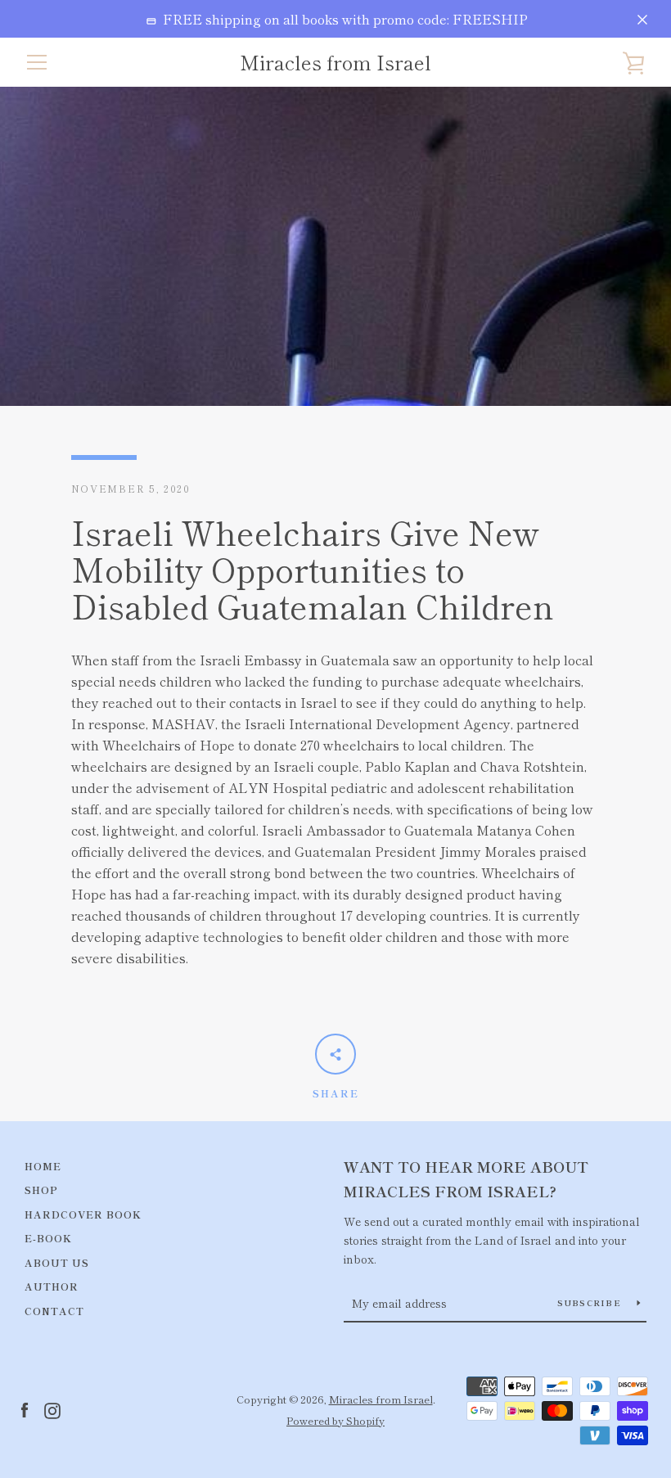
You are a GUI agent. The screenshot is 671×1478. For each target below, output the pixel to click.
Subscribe (591, 1302)
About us (57, 1262)
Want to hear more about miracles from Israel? (466, 1179)
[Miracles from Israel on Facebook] (24, 1408)
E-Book (48, 1238)
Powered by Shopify (335, 1420)
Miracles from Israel (335, 62)
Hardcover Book (83, 1214)
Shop (41, 1189)
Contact (54, 1311)
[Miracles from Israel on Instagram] (52, 1408)
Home (43, 1166)
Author (52, 1286)
